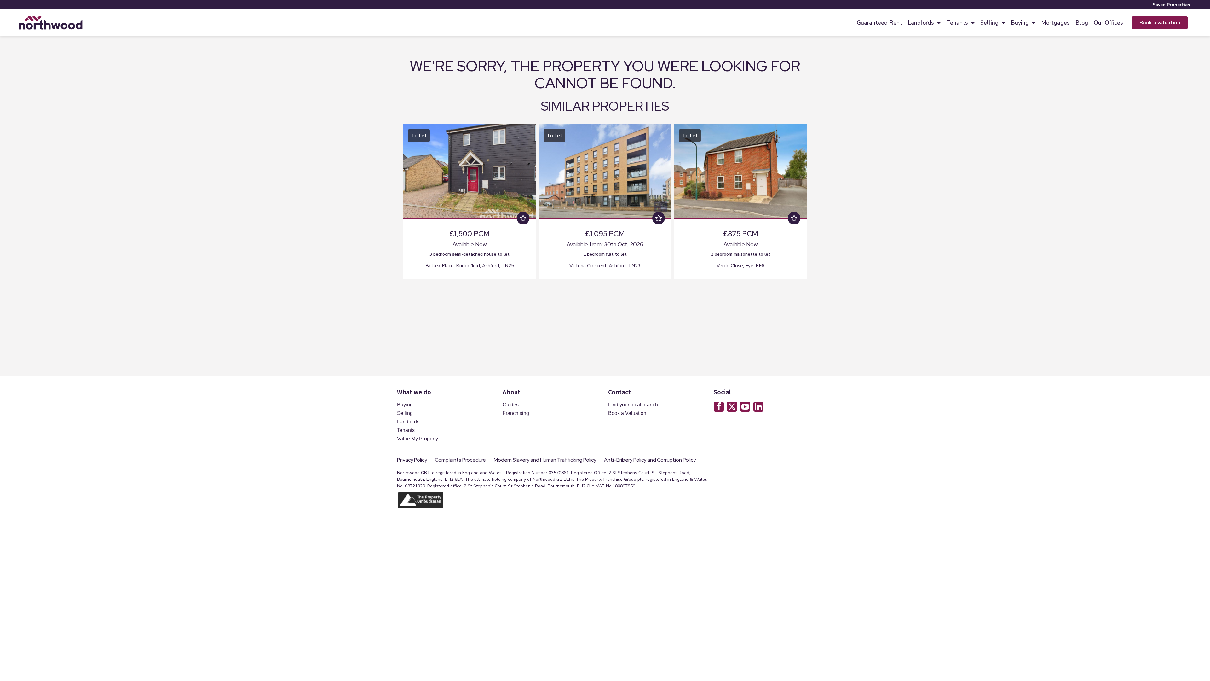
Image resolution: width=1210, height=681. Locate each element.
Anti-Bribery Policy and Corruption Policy (650, 460)
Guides (511, 404)
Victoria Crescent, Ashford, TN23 (605, 266)
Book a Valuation (627, 413)
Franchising (516, 413)
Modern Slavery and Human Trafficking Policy (545, 460)
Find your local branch (633, 404)
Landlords (921, 23)
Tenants (957, 23)
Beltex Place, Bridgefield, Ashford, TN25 (469, 266)
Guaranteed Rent (879, 23)
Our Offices (1108, 23)
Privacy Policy (412, 460)
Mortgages (1055, 23)
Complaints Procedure (460, 460)
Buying (1020, 23)
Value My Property (417, 438)
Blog (1081, 23)
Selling (989, 23)
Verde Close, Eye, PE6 (740, 266)
